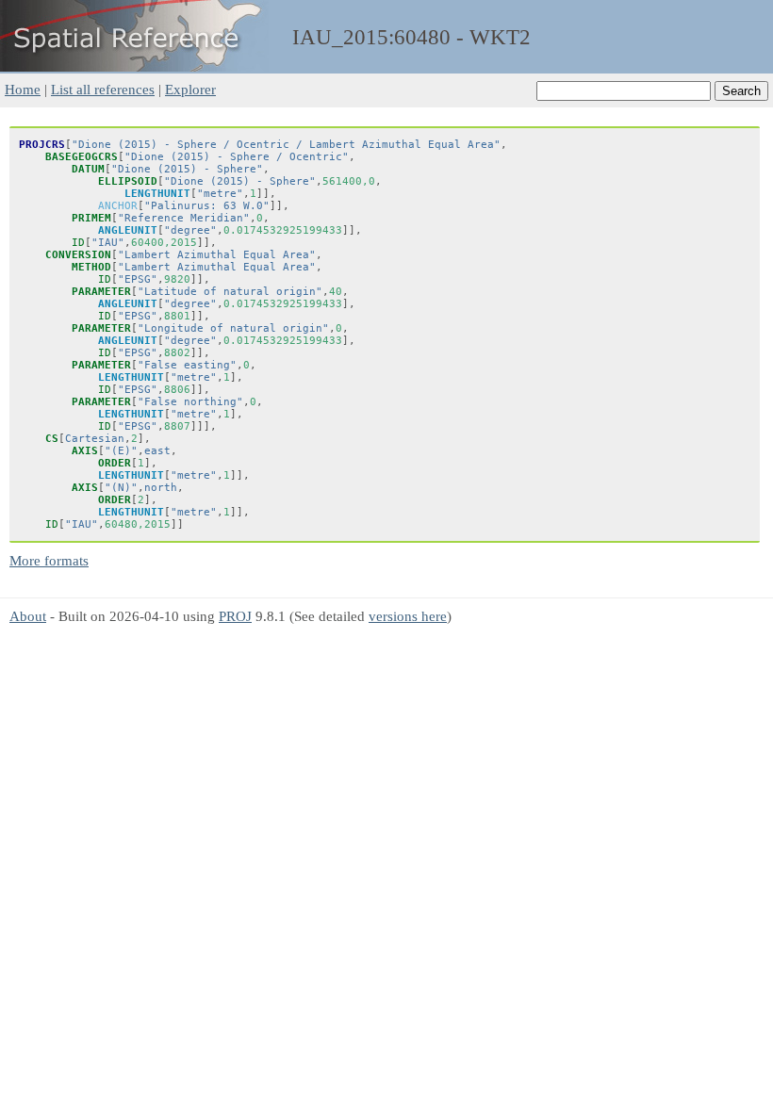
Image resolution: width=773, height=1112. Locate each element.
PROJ (235, 616)
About (27, 616)
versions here (408, 616)
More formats (49, 560)
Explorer (190, 89)
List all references (103, 89)
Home (23, 89)
